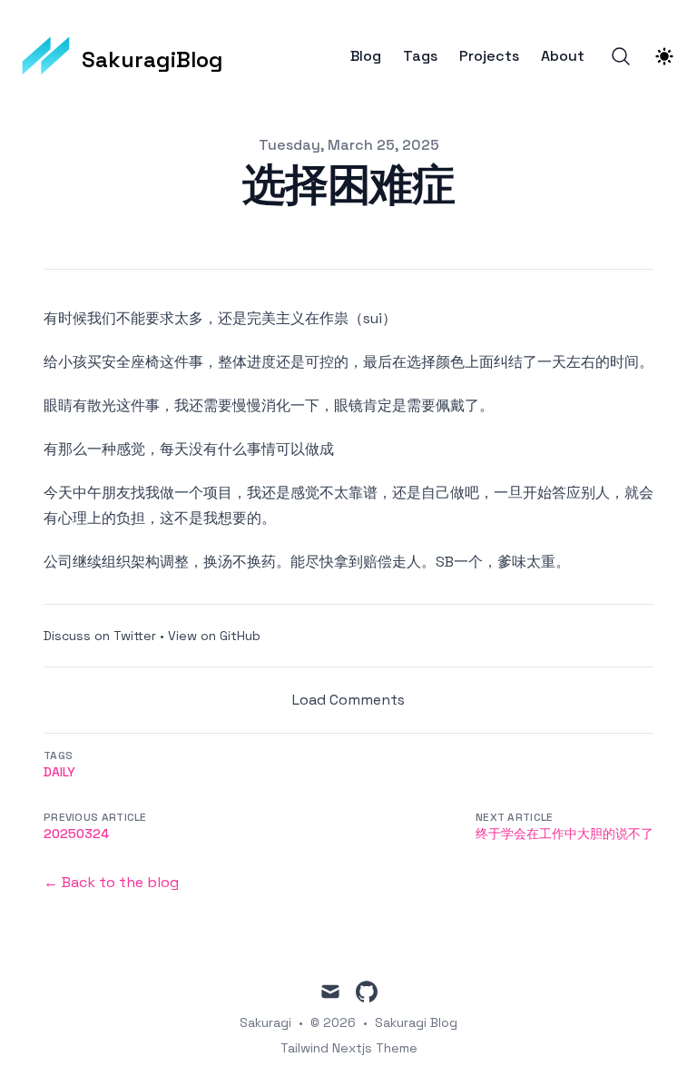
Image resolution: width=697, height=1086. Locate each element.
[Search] (621, 56)
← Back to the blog (111, 882)
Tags (420, 56)
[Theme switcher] (664, 56)
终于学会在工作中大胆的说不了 (564, 833)
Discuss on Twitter (100, 635)
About (562, 56)
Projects (489, 56)
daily (59, 772)
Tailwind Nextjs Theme (348, 1048)
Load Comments (348, 699)
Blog (365, 56)
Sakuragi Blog (416, 1022)
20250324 (76, 833)
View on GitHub (214, 635)
